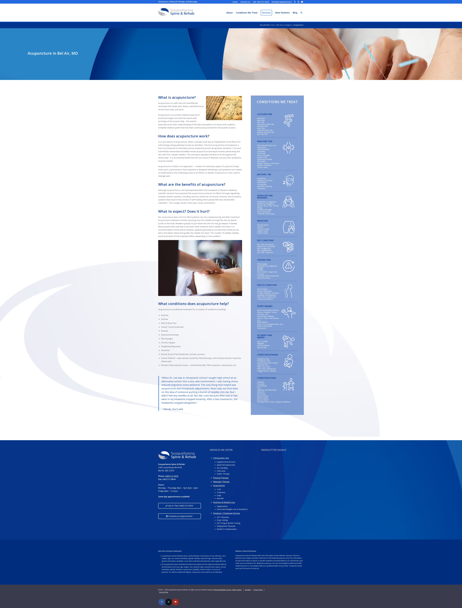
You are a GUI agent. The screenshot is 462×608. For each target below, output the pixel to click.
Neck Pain (261, 118)
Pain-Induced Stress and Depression (266, 146)
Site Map (248, 590)
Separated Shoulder (264, 159)
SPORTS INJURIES (265, 306)
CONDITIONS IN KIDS (266, 378)
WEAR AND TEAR (264, 141)
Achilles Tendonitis (264, 165)
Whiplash (260, 343)
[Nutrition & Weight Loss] (211, 501)
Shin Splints (261, 161)
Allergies (260, 268)
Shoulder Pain (262, 126)
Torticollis (261, 384)
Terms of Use (163, 592)
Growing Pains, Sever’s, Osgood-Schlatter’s (273, 402)
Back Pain (261, 120)
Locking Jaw (261, 184)
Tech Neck (261, 153)
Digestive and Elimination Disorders (267, 391)
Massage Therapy (221, 481)
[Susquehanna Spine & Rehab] (176, 13)
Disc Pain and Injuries (265, 244)
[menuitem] (235, 1)
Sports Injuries (262, 398)
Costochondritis (263, 149)
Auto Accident (262, 341)
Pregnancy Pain (263, 359)
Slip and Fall (261, 347)
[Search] (301, 13)
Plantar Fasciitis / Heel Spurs (268, 163)
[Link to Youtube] (302, 2)
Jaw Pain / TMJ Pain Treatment (264, 187)
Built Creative (236, 590)
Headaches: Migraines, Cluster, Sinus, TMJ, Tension (268, 205)
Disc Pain (260, 122)
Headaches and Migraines (267, 266)
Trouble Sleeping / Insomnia (268, 293)
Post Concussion (263, 212)
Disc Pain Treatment (265, 252)
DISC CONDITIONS (265, 240)
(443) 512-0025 (171, 476)
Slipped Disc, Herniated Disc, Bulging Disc (266, 247)
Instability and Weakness (266, 295)
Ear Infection (262, 386)
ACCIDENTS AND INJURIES (264, 336)
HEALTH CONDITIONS (267, 285)
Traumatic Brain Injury (265, 214)
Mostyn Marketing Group (222, 590)
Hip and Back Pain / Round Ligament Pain (267, 364)
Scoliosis (260, 382)
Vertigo (260, 208)
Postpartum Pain (263, 361)
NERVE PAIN (262, 220)
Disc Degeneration (264, 250)
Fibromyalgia (262, 264)
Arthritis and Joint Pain (265, 132)
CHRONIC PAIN (264, 260)
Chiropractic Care (221, 458)
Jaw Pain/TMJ (262, 134)
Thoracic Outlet (263, 229)
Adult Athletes (262, 322)
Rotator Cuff (262, 157)
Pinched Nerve (262, 225)
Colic (259, 388)
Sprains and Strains (264, 326)
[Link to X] (298, 2)
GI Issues (260, 274)
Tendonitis (261, 151)
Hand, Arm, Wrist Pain (265, 124)
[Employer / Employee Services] (211, 512)
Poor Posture (262, 289)
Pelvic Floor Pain (263, 367)
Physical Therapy (221, 477)
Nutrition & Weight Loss (224, 502)
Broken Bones (262, 396)
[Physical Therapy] (211, 477)
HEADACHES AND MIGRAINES (265, 196)
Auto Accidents (263, 400)
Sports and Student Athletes (268, 310)
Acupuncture (219, 485)
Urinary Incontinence (265, 299)
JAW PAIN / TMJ (264, 174)
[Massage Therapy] (211, 481)
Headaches (261, 178)
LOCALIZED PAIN (264, 114)
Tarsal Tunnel (262, 167)
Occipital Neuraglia (264, 210)
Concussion (261, 328)
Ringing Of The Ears (265, 180)
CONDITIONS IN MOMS (267, 354)
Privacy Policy (258, 590)
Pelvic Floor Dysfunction (266, 297)
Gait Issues (261, 394)
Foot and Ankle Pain (265, 130)
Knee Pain (261, 128)
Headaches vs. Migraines (266, 202)
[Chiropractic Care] (211, 457)
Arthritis (260, 270)
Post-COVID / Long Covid (267, 272)
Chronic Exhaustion (264, 291)
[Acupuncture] (211, 485)
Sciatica (260, 227)
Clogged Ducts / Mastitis (266, 371)
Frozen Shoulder (263, 155)
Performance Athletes (265, 316)
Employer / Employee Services (226, 513)
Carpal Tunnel (262, 231)
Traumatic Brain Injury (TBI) (268, 276)
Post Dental (261, 182)
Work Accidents (263, 345)
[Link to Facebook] (294, 2)
